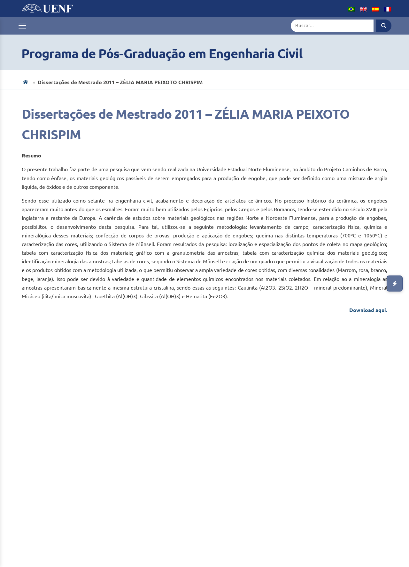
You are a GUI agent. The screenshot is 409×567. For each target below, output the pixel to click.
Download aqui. (368, 310)
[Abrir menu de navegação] (22, 25)
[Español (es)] (375, 8)
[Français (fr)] (387, 8)
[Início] (26, 82)
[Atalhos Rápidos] (395, 283)
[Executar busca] (383, 26)
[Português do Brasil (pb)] (351, 8)
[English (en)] (363, 8)
